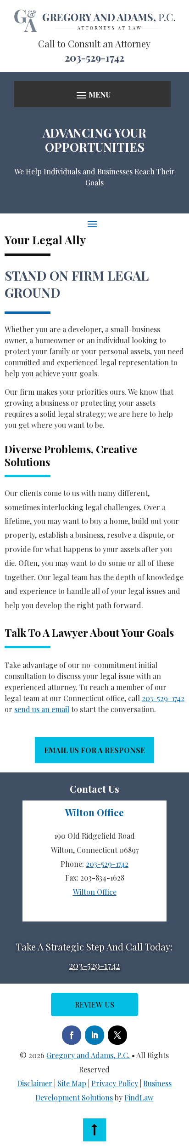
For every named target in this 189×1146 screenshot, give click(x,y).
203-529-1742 (94, 57)
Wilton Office (95, 892)
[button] (92, 95)
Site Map (71, 1083)
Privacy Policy (114, 1083)
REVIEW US (94, 1004)
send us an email (41, 709)
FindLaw (138, 1097)
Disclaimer (34, 1083)
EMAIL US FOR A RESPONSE (94, 750)
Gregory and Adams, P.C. (88, 1055)
